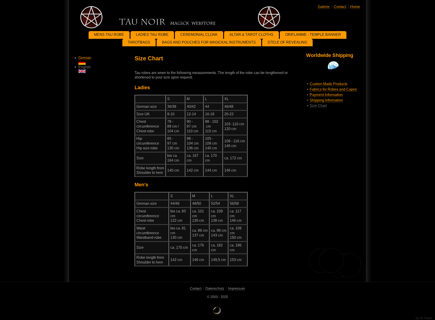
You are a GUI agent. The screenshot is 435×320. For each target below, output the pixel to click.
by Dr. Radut (424, 318)
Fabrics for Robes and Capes (333, 89)
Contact (340, 7)
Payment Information (326, 95)
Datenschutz (214, 288)
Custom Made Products (328, 84)
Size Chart (318, 106)
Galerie (324, 7)
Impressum (236, 288)
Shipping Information (326, 100)
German (84, 58)
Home (355, 7)
